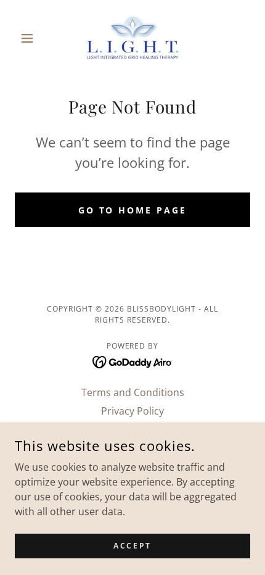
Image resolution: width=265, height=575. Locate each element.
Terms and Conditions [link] (132, 392)
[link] (132, 38)
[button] (32, 38)
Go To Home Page (132, 210)
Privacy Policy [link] (132, 411)
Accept (132, 545)
